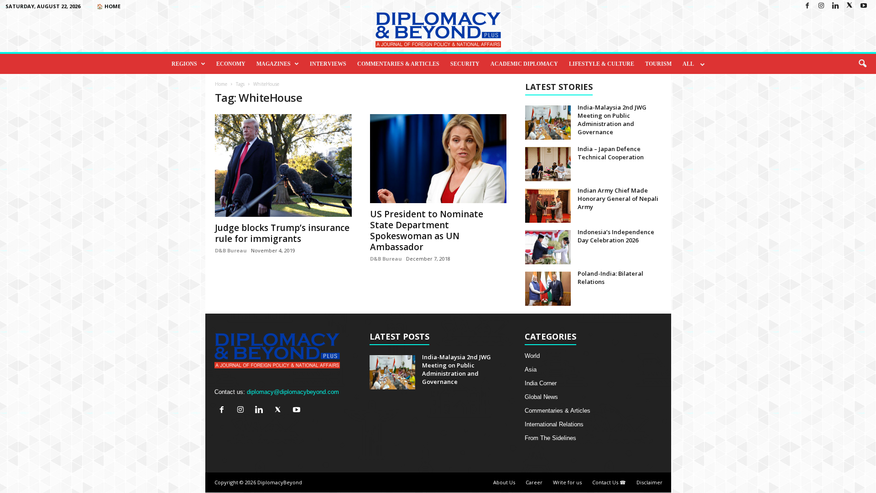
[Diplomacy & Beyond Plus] (438, 29)
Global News (541, 396)
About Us (504, 482)
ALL (688, 64)
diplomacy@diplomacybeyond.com (293, 391)
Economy (230, 64)
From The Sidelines (550, 438)
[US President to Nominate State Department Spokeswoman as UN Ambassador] (438, 158)
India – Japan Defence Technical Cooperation (611, 153)
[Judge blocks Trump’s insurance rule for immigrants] (283, 165)
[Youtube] (863, 6)
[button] (862, 64)
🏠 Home (108, 6)
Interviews (328, 64)
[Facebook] (807, 6)
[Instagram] (821, 6)
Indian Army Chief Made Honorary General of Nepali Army (618, 198)
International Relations (554, 424)
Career (534, 482)
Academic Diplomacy (524, 64)
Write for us (567, 482)
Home (221, 84)
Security (465, 64)
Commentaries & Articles (398, 64)
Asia (531, 369)
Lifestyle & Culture (601, 64)
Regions (184, 64)
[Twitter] (849, 6)
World (532, 355)
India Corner (541, 383)
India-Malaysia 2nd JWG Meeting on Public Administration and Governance (612, 119)
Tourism (658, 64)
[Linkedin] (835, 6)
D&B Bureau (231, 250)
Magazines (273, 64)
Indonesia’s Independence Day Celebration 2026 (616, 236)
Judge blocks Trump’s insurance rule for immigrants (282, 233)
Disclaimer (649, 482)
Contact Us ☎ (609, 482)
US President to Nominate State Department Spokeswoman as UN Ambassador (426, 230)
